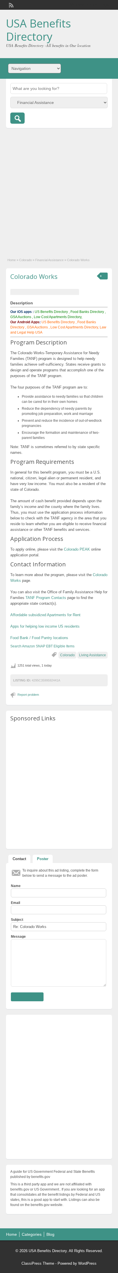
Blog (50, 1234)
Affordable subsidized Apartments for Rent (45, 615)
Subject (17, 920)
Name (16, 886)
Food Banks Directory (87, 312)
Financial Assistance (49, 260)
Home (11, 260)
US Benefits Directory (51, 312)
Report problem (28, 694)
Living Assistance (92, 655)
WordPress (87, 1263)
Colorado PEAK (77, 549)
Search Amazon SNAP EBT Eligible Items (42, 646)
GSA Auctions (20, 317)
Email (15, 903)
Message (18, 937)
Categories (32, 1234)
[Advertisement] (59, 190)
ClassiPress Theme (37, 1263)
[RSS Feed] (10, 4)
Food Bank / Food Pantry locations (39, 638)
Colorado (25, 260)
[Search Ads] (17, 118)
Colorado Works (34, 276)
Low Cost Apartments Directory (74, 327)
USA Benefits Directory (38, 30)
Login (105, 5)
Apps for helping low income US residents (45, 626)
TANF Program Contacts (45, 598)
